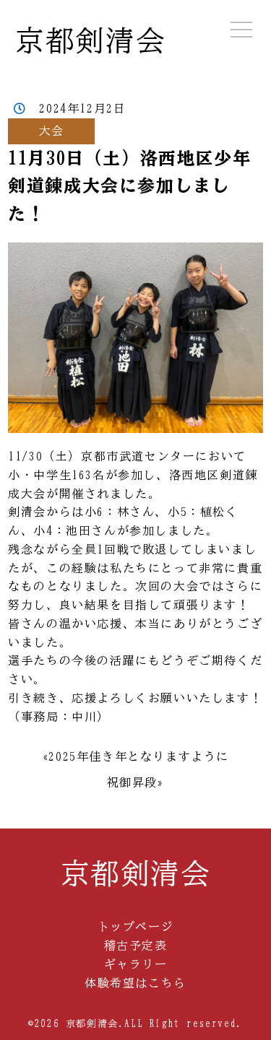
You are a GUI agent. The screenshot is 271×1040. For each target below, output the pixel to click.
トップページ (136, 926)
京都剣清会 (90, 40)
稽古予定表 (136, 945)
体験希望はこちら (135, 983)
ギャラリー (136, 964)
